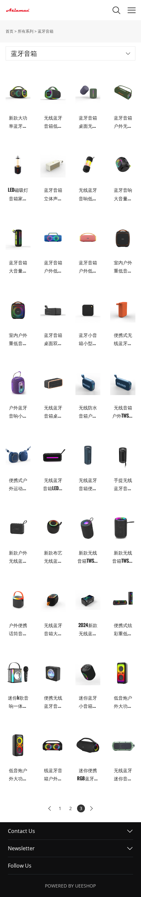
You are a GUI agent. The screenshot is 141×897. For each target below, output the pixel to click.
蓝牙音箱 (45, 31)
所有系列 (25, 31)
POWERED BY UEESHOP (70, 886)
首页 (9, 31)
